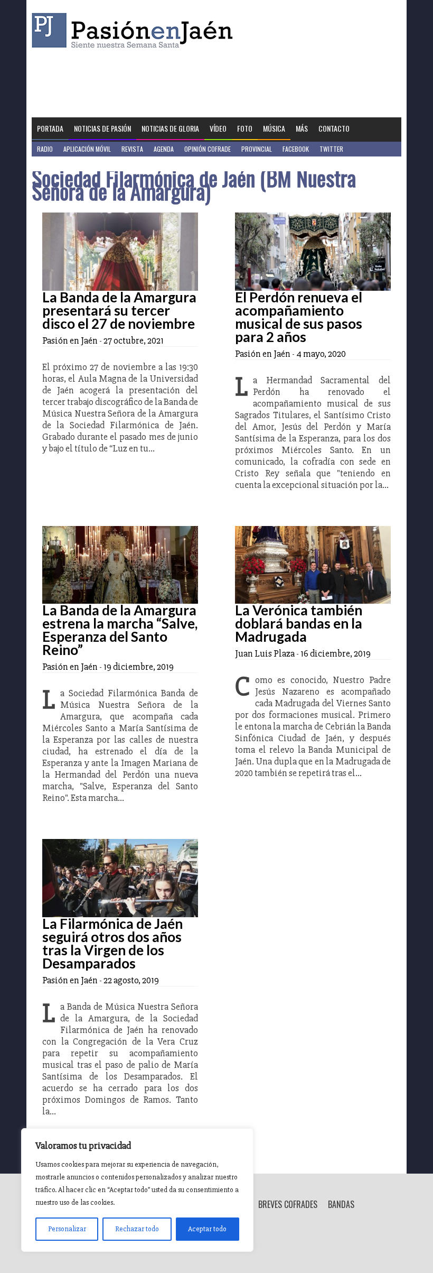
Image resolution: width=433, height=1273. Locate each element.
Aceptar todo (207, 1228)
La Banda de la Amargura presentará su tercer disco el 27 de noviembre (119, 310)
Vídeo (218, 128)
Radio (45, 148)
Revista (132, 148)
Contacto (334, 128)
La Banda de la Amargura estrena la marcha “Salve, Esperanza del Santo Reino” (119, 630)
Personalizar (67, 1228)
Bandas (341, 1204)
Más (302, 128)
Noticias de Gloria (170, 128)
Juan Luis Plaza (265, 653)
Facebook (296, 148)
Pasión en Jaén (135, 30)
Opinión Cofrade (207, 148)
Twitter (331, 148)
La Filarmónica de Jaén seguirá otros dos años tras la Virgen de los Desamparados (112, 943)
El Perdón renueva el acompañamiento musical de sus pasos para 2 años (298, 317)
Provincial (256, 148)
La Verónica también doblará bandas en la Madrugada (298, 623)
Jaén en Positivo (60, 163)
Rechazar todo (137, 1228)
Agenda (164, 148)
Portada (50, 128)
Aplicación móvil (87, 148)
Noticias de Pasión (102, 128)
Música (274, 128)
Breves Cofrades (287, 1204)
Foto (244, 128)
